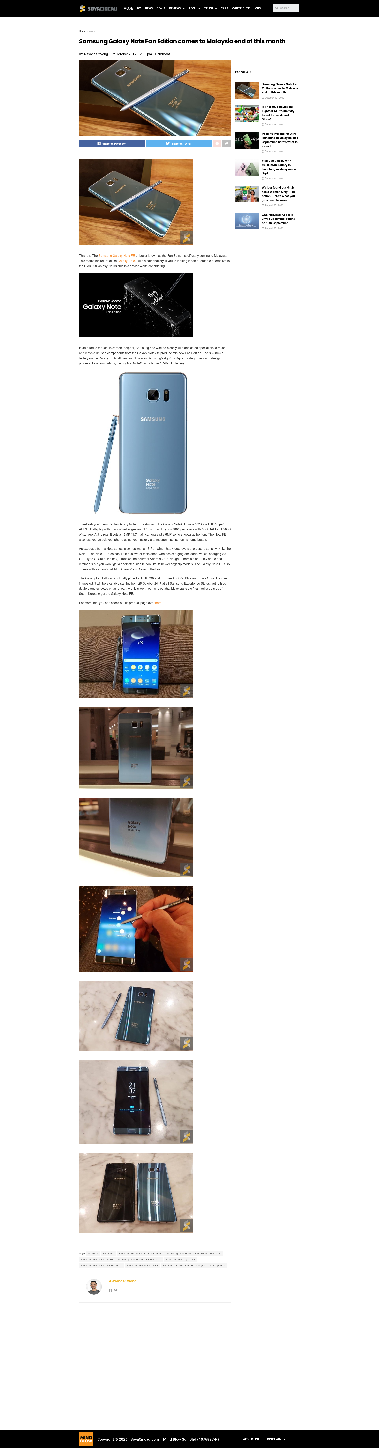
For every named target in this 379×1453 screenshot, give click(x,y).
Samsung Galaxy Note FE (117, 255)
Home (82, 31)
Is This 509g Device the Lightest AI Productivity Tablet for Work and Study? (278, 113)
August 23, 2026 (273, 178)
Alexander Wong (123, 1280)
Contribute (241, 8)
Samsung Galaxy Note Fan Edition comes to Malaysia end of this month (280, 88)
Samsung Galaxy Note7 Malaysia (101, 1265)
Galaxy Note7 (127, 260)
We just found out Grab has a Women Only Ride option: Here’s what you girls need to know (278, 193)
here (158, 602)
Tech (192, 8)
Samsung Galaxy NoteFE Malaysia (184, 1265)
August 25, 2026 (273, 151)
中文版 (128, 8)
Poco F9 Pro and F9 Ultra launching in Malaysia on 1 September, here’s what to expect (280, 139)
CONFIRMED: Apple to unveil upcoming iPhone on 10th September (278, 218)
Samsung (108, 1253)
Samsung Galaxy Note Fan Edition (140, 1253)
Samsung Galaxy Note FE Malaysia (139, 1259)
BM (139, 8)
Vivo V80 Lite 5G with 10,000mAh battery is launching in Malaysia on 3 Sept (280, 166)
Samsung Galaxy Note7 (180, 1259)
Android (93, 1253)
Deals (161, 8)
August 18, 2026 (273, 124)
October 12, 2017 (274, 97)
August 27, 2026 (273, 228)
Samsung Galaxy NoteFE (142, 1265)
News (149, 8)
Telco (208, 8)
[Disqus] (155, 1365)
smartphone (217, 1265)
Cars (224, 8)
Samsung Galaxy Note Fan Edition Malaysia (193, 1253)
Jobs (257, 8)
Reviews (175, 8)
